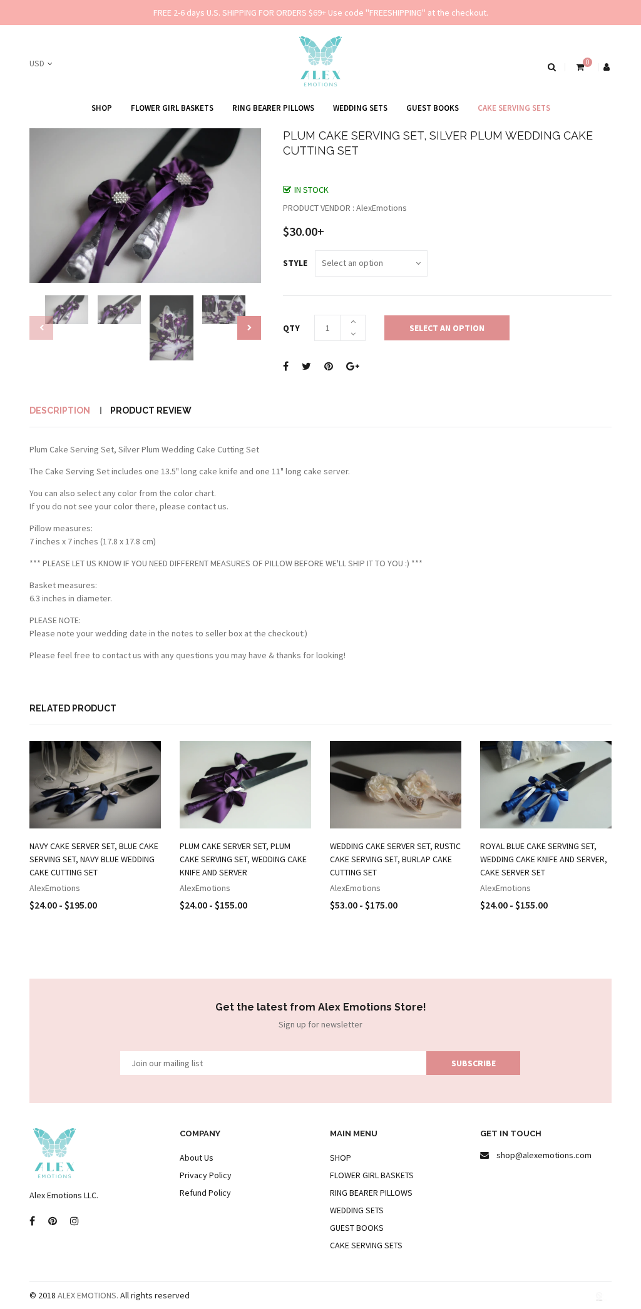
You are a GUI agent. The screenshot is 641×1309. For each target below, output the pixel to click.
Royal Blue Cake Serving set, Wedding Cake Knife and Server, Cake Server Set (543, 859)
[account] (607, 67)
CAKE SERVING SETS (514, 108)
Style (295, 262)
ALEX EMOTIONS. (88, 1295)
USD (36, 63)
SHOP (101, 108)
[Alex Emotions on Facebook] (32, 1221)
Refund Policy (205, 1192)
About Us (196, 1157)
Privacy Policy (206, 1175)
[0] (579, 67)
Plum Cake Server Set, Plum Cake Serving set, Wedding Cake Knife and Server (243, 859)
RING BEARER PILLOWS (273, 108)
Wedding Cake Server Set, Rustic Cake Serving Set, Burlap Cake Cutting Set (395, 859)
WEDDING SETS (360, 108)
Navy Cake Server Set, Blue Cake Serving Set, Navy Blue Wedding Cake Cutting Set (93, 859)
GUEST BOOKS (432, 108)
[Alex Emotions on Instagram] (74, 1221)
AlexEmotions (54, 888)
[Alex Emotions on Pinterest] (52, 1221)
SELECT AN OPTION (447, 328)
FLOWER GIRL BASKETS (172, 108)
